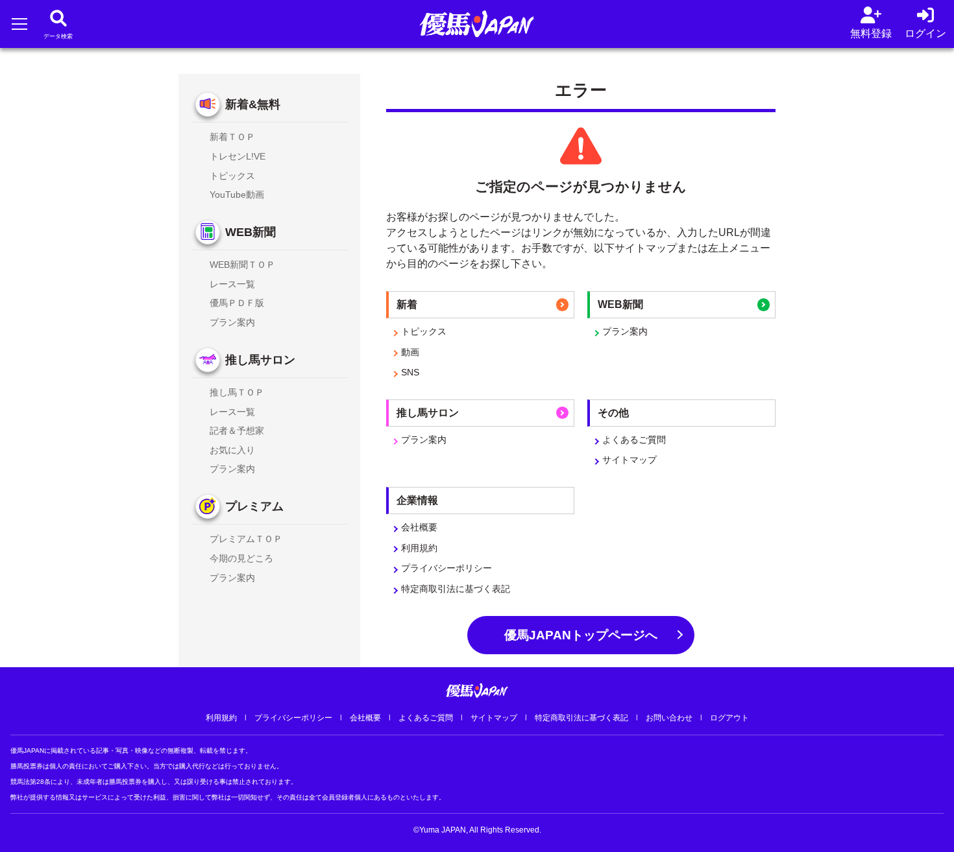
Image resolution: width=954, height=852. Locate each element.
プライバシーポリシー (446, 568)
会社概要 (419, 527)
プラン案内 (625, 331)
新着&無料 (252, 104)
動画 (410, 352)
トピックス (423, 331)
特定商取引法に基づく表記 (455, 589)
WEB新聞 (250, 232)
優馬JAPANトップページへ (580, 635)
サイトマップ (629, 460)
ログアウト (729, 717)
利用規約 (419, 548)
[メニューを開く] (19, 23)
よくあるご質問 (634, 439)
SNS (410, 372)
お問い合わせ (669, 717)
